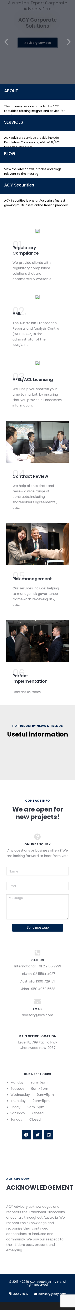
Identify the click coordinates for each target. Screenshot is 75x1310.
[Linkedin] (48, 1134)
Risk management (32, 579)
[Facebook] (26, 1134)
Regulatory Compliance (25, 250)
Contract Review (30, 476)
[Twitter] (37, 1134)
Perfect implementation (30, 678)
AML (16, 313)
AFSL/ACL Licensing (32, 379)
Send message (37, 927)
